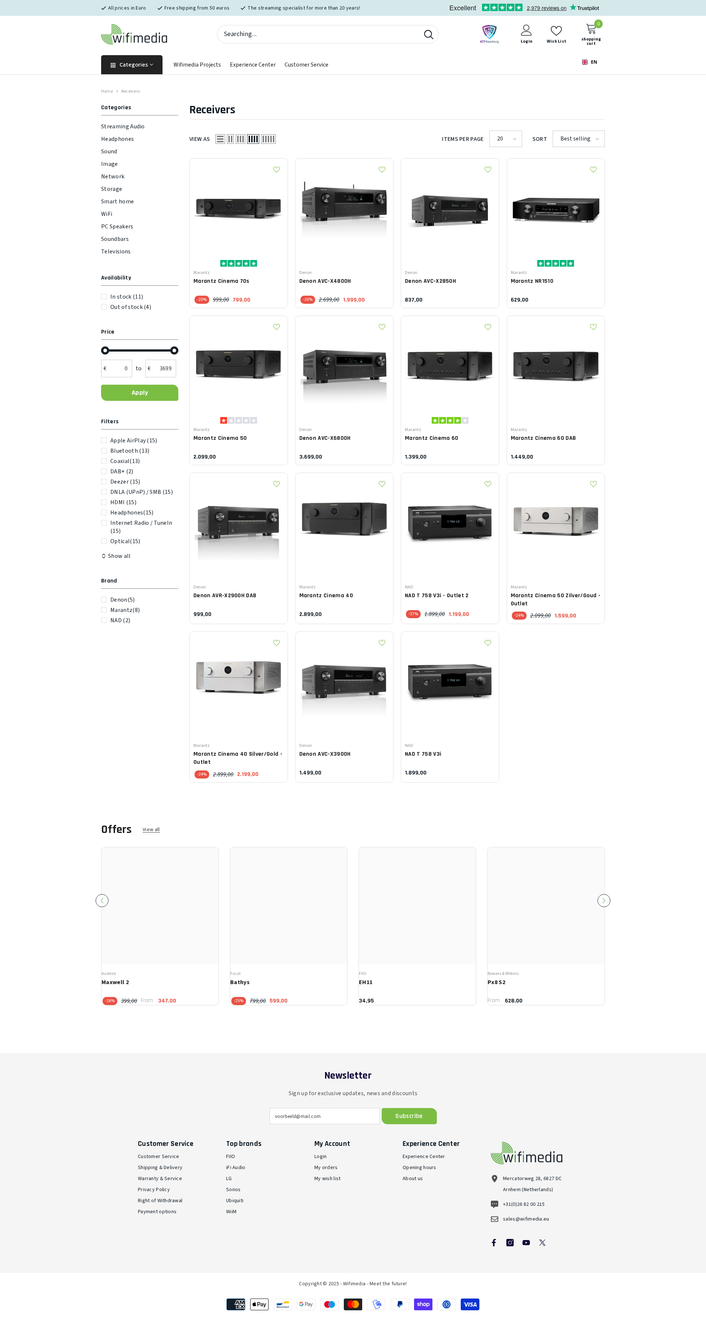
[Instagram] (510, 1242)
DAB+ (121, 471)
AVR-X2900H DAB (224, 595)
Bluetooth (129, 451)
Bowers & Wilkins (503, 973)
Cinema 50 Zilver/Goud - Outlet (556, 600)
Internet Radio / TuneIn (141, 527)
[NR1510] (556, 207)
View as (199, 139)
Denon (122, 600)
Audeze (108, 973)
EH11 (365, 982)
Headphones (131, 513)
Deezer (125, 482)
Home (107, 91)
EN (593, 62)
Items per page (463, 139)
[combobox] (318, 34)
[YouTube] (526, 1242)
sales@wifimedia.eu (526, 1219)
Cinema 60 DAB (543, 438)
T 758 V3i (423, 754)
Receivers (130, 91)
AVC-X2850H (430, 281)
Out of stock (130, 307)
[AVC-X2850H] (450, 207)
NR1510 (532, 281)
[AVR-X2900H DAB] (239, 522)
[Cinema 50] (239, 365)
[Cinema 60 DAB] (556, 365)
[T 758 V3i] (450, 681)
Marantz (125, 610)
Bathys (240, 982)
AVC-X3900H (325, 754)
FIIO (363, 973)
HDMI (123, 502)
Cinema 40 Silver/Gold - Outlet (237, 758)
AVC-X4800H (325, 281)
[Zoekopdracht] (328, 34)
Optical (125, 541)
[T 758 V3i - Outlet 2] (450, 522)
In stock (126, 297)
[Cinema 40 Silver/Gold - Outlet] (239, 681)
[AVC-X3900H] (344, 681)
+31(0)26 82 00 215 (524, 1204)
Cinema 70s (221, 281)
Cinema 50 (220, 438)
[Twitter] (542, 1242)
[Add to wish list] (276, 169)
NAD (120, 620)
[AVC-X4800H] (344, 207)
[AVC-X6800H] (344, 365)
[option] (160, 926)
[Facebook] (494, 1242)
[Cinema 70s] (239, 207)
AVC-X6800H (325, 438)
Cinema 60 (431, 438)
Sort (539, 139)
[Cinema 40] (344, 522)
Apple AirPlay (133, 441)
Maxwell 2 (115, 982)
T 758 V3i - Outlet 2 (437, 595)
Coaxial (125, 461)
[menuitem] (139, 126)
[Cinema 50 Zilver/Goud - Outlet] (556, 522)
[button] (220, 139)
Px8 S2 (496, 982)
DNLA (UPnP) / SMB (141, 492)
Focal (235, 973)
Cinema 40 (326, 595)
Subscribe (408, 1116)
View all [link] (151, 830)
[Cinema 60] (450, 365)
